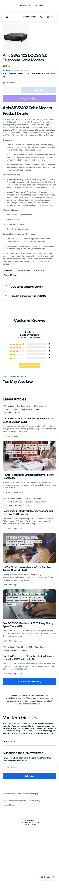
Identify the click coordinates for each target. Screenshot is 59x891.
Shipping (7, 70)
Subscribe (29, 776)
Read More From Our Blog (29, 681)
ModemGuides (15, 794)
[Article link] (29, 421)
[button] (7, 17)
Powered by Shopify (30, 794)
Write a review (29, 365)
